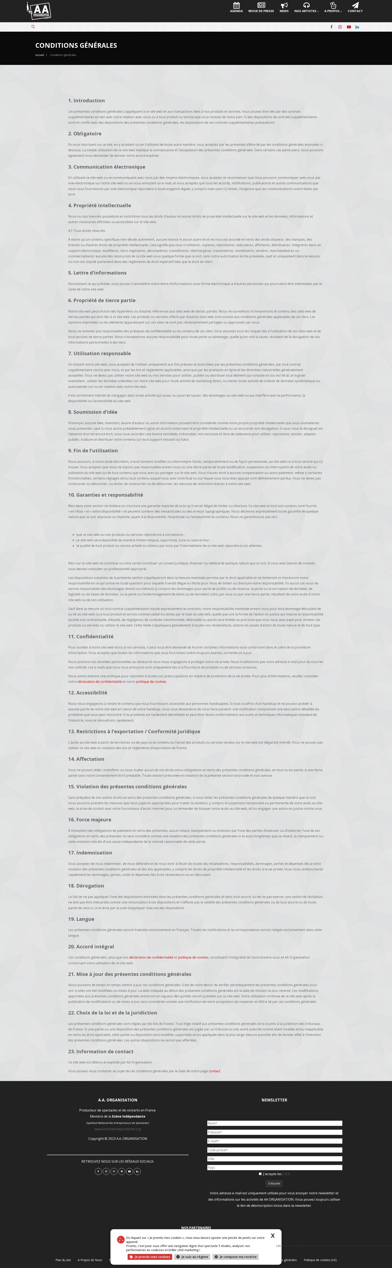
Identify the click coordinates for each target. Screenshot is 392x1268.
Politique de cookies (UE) (320, 1260)
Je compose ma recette (238, 1257)
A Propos (332, 11)
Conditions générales (283, 1260)
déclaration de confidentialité (100, 681)
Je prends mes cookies (152, 1257)
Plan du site (63, 1260)
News (284, 11)
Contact (355, 11)
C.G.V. (286, 1174)
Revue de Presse (261, 11)
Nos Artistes (305, 11)
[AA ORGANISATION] (39, 19)
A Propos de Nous (90, 1260)
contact (214, 1071)
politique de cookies (151, 681)
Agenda (236, 11)
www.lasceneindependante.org (117, 1129)
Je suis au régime (195, 1257)
